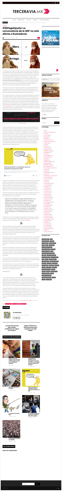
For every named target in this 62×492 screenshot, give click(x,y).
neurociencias (54, 271)
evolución (55, 263)
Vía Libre (46, 208)
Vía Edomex (46, 194)
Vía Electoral (47, 196)
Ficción (45, 154)
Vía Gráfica (46, 200)
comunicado (27, 220)
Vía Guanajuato (47, 202)
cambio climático (45, 249)
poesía (52, 273)
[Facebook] (53, 3)
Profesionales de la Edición (26, 300)
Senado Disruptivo (48, 172)
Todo (45, 182)
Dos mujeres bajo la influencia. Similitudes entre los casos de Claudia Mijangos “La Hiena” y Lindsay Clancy (27, 22)
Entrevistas (46, 147)
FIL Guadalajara (47, 155)
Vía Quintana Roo (48, 217)
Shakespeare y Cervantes (50, 175)
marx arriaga (15, 303)
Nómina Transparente (22, 123)
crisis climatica (45, 261)
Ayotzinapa (51, 245)
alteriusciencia (52, 243)
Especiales (46, 149)
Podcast (46, 169)
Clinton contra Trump (49, 141)
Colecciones (46, 143)
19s (45, 130)
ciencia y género (54, 257)
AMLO (43, 245)
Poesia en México (45, 273)
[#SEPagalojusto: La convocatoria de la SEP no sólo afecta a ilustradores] (21, 54)
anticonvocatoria (8, 303)
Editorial (46, 146)
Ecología (49, 263)
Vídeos (45, 230)
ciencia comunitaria (51, 255)
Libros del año (47, 157)
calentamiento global (47, 247)
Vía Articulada (47, 185)
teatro (53, 277)
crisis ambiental (52, 259)
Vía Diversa (46, 191)
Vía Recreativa (47, 219)
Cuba (45, 144)
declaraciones (10, 106)
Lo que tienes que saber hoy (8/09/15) (14, 439)
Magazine (46, 160)
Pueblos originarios (46, 277)
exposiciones (45, 265)
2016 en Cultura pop (48, 132)
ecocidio (44, 263)
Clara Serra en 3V (48, 140)
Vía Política (5, 25)
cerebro (44, 255)
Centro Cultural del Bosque (48, 253)
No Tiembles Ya (47, 166)
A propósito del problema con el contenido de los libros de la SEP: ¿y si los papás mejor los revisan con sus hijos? (33, 361)
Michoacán (46, 163)
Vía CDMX (46, 186)
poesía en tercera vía (46, 275)
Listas (45, 158)
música (48, 271)
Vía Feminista (47, 197)
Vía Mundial (46, 211)
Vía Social (46, 222)
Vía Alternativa (7, 37)
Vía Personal (47, 214)
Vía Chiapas (46, 188)
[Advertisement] (50, 58)
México (43, 271)
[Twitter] (55, 3)
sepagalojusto (23, 303)
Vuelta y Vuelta (47, 231)
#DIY (51, 239)
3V (44, 133)
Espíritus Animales (48, 150)
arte (47, 245)
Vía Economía (47, 192)
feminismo (51, 265)
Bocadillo (46, 138)
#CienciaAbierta (45, 239)
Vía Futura (46, 199)
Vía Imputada (47, 205)
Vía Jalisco (46, 206)
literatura (49, 267)
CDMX (52, 251)
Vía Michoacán (47, 209)
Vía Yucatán (46, 227)
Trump (43, 279)
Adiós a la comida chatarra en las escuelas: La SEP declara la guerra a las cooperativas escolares (14, 361)
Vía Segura (46, 220)
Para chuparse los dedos (49, 168)
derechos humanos (54, 261)
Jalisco (43, 267)
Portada (46, 171)
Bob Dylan (46, 137)
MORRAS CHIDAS (48, 164)
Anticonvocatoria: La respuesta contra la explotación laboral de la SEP (33, 389)
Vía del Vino (46, 189)
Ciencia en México (45, 257)
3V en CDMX (47, 135)
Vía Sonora (46, 224)
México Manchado (48, 161)
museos (53, 269)
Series (45, 174)
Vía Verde (46, 225)
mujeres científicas (46, 269)
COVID (46, 259)
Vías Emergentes (48, 228)
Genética (57, 265)
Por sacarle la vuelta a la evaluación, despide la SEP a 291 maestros (33, 415)
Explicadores (47, 152)
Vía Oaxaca (46, 213)
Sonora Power (47, 177)
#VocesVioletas (45, 241)
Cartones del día (45, 251)
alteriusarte (45, 243)
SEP (19, 303)
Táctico (45, 180)
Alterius (52, 241)
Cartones (53, 249)
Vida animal (48, 279)
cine (43, 259)
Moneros (54, 267)
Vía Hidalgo (46, 203)
